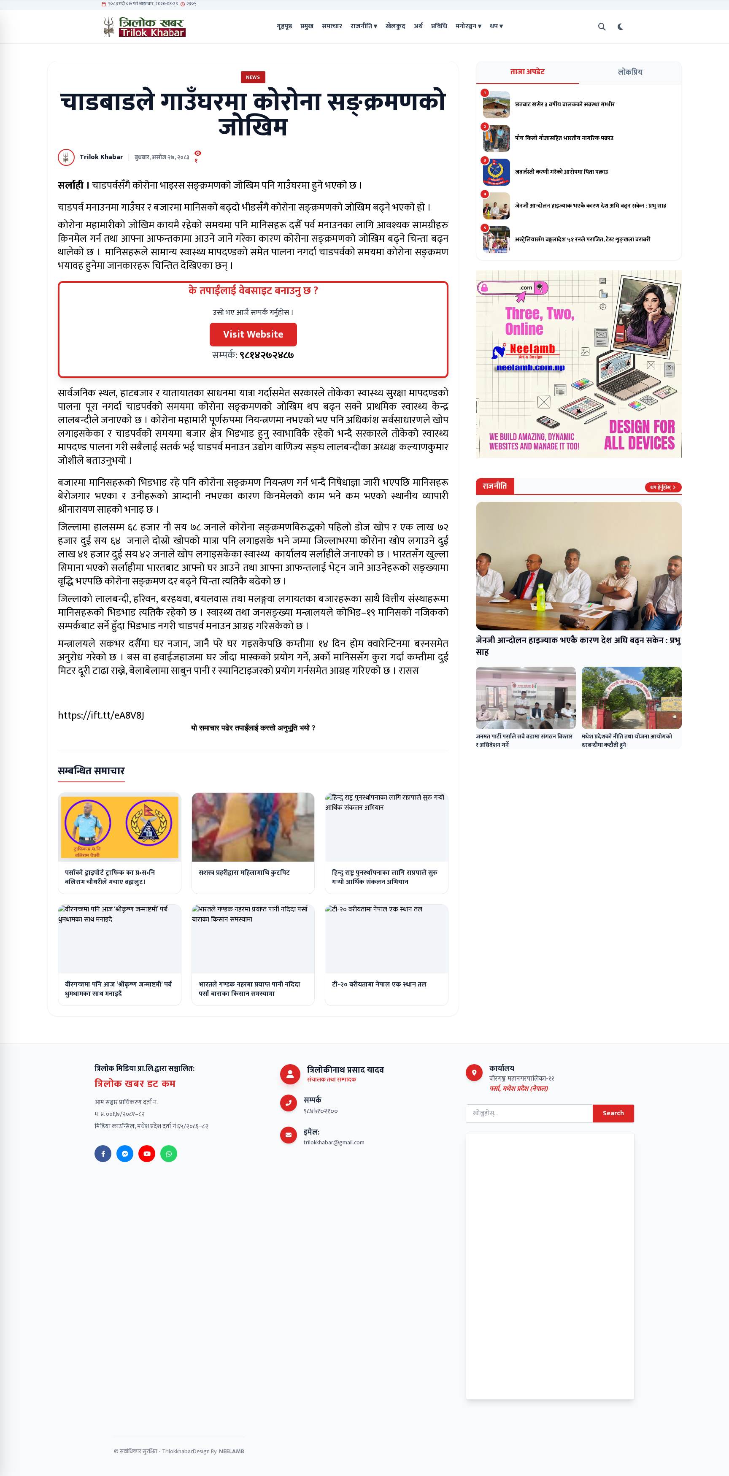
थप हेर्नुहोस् (660, 487)
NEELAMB (231, 1451)
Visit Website (253, 334)
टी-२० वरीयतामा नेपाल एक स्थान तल (379, 984)
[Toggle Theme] (620, 26)
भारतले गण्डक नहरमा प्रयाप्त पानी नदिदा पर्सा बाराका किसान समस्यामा (249, 989)
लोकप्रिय (630, 72)
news (253, 77)
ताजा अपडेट (527, 72)
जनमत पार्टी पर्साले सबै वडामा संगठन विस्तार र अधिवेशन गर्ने (524, 741)
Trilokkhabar (177, 1451)
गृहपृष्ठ (284, 27)
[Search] (602, 26)
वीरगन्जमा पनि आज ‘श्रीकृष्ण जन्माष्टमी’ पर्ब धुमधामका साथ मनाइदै (118, 989)
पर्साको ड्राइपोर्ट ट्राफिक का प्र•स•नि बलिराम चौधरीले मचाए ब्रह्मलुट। (110, 877)
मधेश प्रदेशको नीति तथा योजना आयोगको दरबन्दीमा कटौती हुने (627, 741)
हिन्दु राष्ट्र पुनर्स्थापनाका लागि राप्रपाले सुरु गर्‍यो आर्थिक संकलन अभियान (384, 877)
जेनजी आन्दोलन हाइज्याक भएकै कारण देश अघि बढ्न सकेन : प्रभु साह (578, 646)
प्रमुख (306, 27)
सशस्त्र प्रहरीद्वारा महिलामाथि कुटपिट (244, 873)
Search (613, 1113)
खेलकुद (395, 27)
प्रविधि (439, 27)
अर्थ (418, 27)
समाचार (332, 27)
